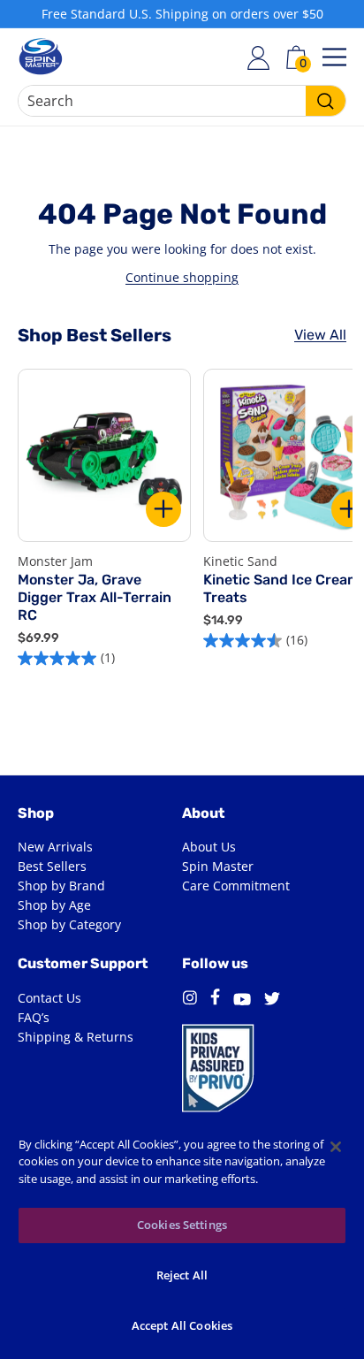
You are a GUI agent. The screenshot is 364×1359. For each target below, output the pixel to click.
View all (320, 334)
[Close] (335, 1146)
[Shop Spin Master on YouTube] (242, 1001)
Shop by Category (69, 924)
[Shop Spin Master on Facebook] (215, 1000)
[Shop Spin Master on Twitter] (272, 1001)
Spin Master (218, 866)
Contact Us (49, 997)
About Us (209, 846)
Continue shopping (182, 277)
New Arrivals (55, 846)
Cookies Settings (182, 1225)
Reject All (182, 1275)
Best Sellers (52, 866)
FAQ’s (33, 1017)
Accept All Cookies (182, 1325)
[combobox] (182, 101)
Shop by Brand (61, 885)
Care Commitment (236, 885)
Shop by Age (54, 905)
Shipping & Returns (75, 1036)
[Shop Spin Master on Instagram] (189, 1000)
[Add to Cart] (163, 509)
